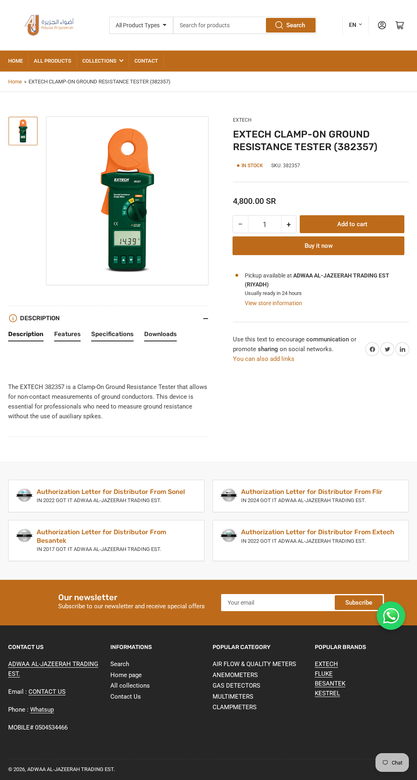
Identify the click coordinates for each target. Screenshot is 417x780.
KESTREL (327, 693)
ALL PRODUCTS (52, 61)
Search (295, 25)
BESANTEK (330, 683)
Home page (126, 675)
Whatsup (42, 709)
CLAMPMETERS (235, 707)
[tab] (26, 336)
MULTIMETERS (233, 696)
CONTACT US (47, 691)
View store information (273, 303)
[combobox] (245, 25)
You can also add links (263, 359)
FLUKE (324, 673)
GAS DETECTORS (236, 685)
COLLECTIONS (99, 61)
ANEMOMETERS (235, 675)
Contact (146, 61)
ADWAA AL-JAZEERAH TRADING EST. (71, 769)
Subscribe (358, 602)
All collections (130, 685)
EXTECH (242, 120)
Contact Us (125, 696)
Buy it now (319, 245)
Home (15, 61)
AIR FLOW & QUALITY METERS (254, 664)
